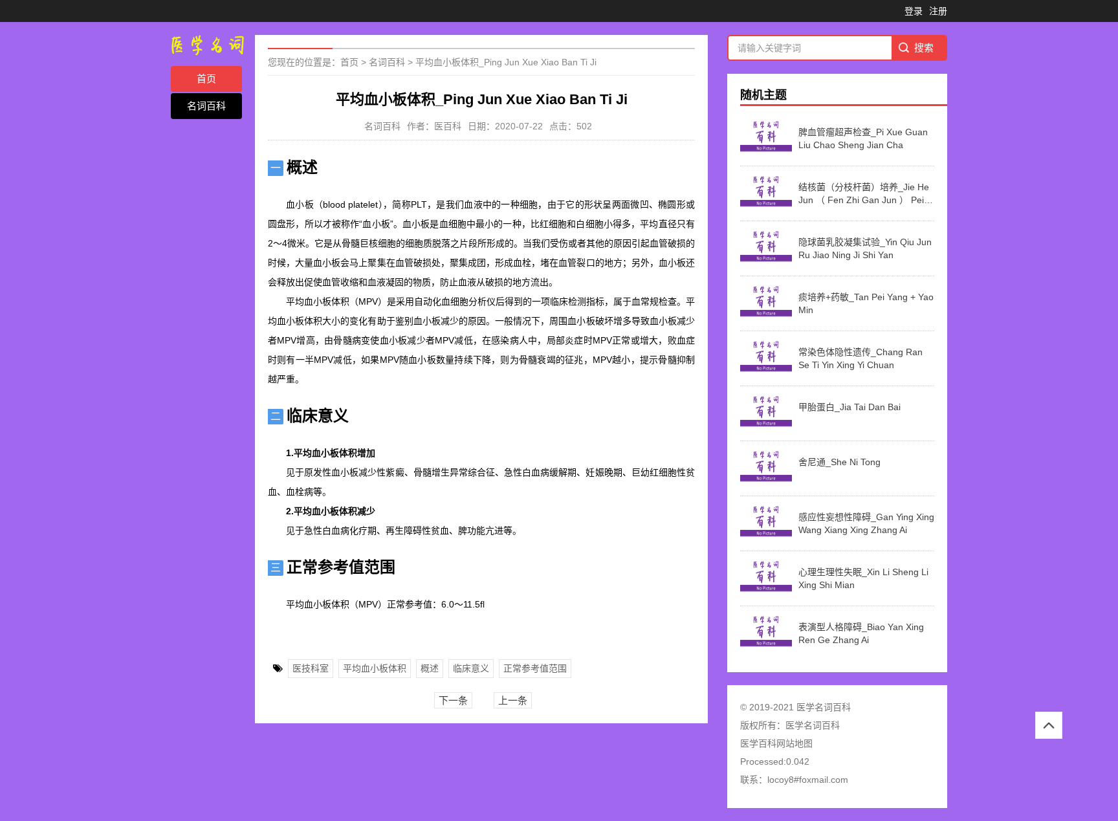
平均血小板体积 (374, 668)
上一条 (512, 700)
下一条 (453, 700)
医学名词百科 (812, 725)
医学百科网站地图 (776, 743)
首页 (206, 78)
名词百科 (206, 105)
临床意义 (471, 668)
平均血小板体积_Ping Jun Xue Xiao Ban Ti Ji (506, 62)
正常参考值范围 (535, 668)
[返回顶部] (1048, 725)
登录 (913, 11)
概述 (430, 668)
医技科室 (310, 668)
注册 (938, 11)
